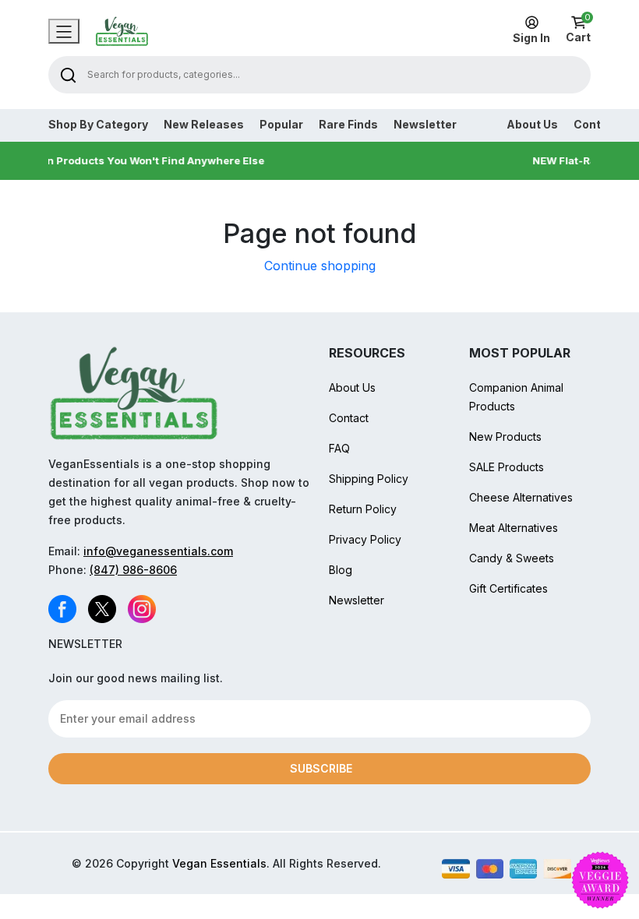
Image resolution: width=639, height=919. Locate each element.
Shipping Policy (368, 478)
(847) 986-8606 (133, 569)
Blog (340, 569)
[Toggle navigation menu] (63, 31)
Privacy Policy (365, 539)
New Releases (204, 124)
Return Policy (363, 509)
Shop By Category (98, 124)
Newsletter (425, 124)
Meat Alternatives (513, 527)
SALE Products (506, 467)
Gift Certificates (508, 588)
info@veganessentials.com (158, 551)
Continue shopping (320, 265)
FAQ (339, 448)
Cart (578, 30)
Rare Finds (348, 124)
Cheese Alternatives (521, 497)
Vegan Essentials (219, 863)
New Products (505, 436)
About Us (532, 124)
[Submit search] (68, 74)
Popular (281, 124)
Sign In (531, 37)
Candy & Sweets (511, 558)
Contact (349, 417)
